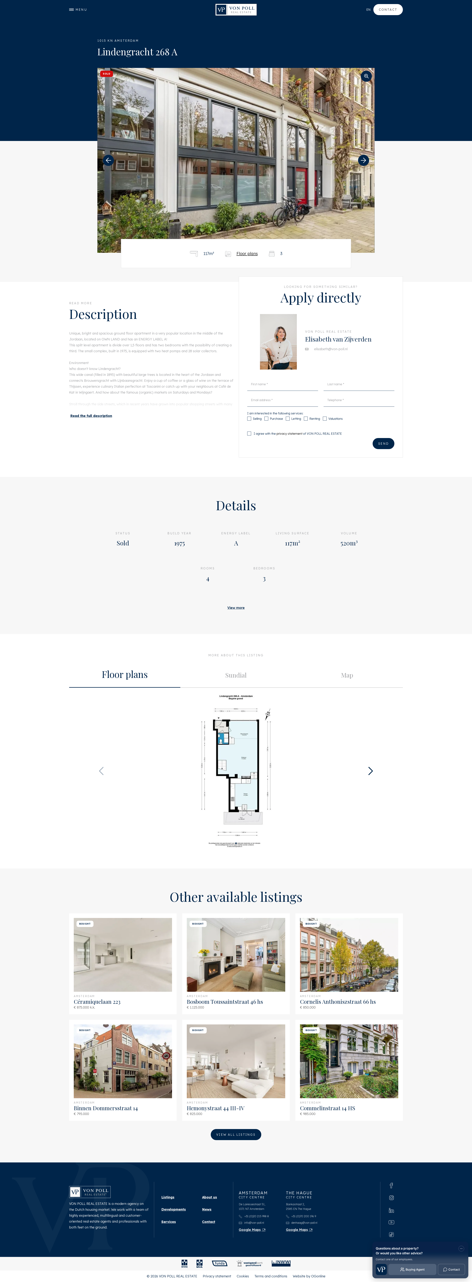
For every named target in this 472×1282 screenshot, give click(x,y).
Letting (296, 419)
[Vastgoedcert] (250, 1264)
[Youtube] (391, 1222)
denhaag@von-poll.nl (304, 1222)
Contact (388, 9)
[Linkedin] (391, 1210)
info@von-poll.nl (254, 1222)
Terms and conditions (270, 1276)
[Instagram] (391, 1197)
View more (236, 608)
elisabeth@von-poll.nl (331, 349)
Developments (173, 1209)
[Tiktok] (391, 1234)
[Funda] (220, 1264)
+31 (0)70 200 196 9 (303, 1216)
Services (168, 1222)
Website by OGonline (309, 1276)
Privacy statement (217, 1276)
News (206, 1209)
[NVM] (184, 1264)
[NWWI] (281, 1264)
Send (383, 443)
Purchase (276, 419)
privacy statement (289, 433)
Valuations (335, 419)
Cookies (243, 1276)
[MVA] (200, 1264)
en (368, 9)
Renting (314, 419)
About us (209, 1197)
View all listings (236, 1134)
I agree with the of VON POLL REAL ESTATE (298, 433)
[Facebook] (391, 1185)
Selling (257, 419)
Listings (167, 1197)
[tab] (124, 675)
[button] (108, 160)
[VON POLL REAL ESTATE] (236, 10)
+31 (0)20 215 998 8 (256, 1216)
